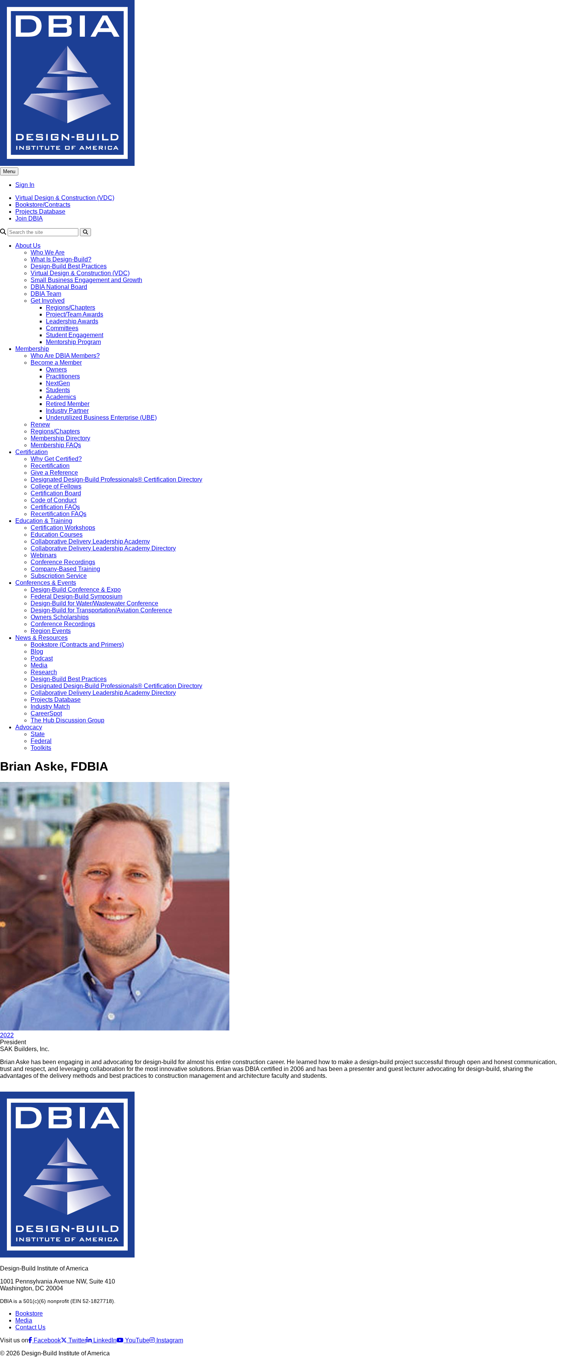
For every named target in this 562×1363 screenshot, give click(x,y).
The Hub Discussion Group (67, 720)
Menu (9, 171)
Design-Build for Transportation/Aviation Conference (101, 610)
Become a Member (56, 362)
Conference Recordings (63, 562)
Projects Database (40, 211)
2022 (7, 1035)
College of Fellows (56, 486)
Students (58, 390)
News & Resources (41, 637)
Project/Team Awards (74, 314)
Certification (31, 452)
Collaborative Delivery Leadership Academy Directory (103, 548)
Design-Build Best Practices (69, 266)
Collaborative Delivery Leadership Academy (90, 541)
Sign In (24, 185)
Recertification (50, 465)
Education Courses (57, 534)
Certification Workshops (63, 527)
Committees (62, 328)
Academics (61, 397)
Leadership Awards (72, 321)
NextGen (58, 383)
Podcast (42, 658)
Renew (40, 424)
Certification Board (56, 493)
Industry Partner (67, 410)
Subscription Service (59, 576)
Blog (37, 651)
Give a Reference (54, 472)
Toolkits (41, 748)
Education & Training (43, 521)
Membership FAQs (56, 445)
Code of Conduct (53, 500)
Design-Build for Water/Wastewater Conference (94, 603)
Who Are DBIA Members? (65, 355)
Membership (32, 349)
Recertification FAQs (58, 514)
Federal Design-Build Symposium (76, 596)
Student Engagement (74, 335)
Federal (41, 741)
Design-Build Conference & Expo (76, 589)
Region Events (51, 631)
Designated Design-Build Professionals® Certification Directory (116, 479)
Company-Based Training (65, 569)
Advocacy (28, 727)
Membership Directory (60, 438)
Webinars (44, 555)
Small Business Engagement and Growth (86, 280)
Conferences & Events (45, 582)
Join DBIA (29, 218)
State (38, 734)
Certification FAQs (55, 507)
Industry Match (50, 706)
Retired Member (67, 404)
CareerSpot (46, 713)
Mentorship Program (73, 342)
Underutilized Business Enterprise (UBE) (101, 417)
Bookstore (29, 1313)
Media (39, 665)
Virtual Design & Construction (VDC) (64, 198)
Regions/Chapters (70, 307)
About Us (28, 245)
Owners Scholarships (60, 617)
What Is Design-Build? (61, 259)
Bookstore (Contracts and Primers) (77, 644)
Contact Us (30, 1327)
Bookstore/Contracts (42, 204)
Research (44, 672)
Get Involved (48, 300)
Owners (56, 369)
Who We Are (48, 252)
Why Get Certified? (56, 459)
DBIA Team (46, 293)
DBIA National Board (59, 287)
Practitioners (63, 376)
